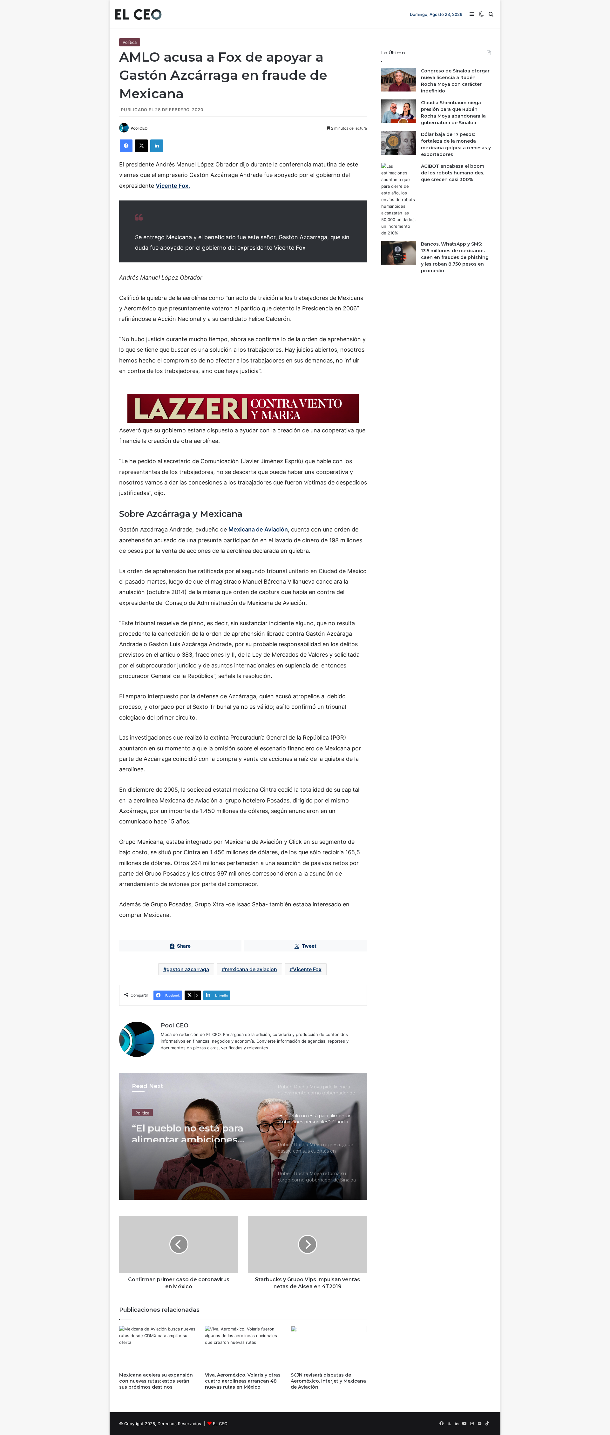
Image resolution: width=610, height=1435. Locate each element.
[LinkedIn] (156, 145)
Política (130, 42)
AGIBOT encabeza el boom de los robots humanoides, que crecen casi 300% (452, 172)
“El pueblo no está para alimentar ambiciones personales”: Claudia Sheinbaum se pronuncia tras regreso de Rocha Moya (192, 1130)
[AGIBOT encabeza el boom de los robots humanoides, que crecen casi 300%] (398, 199)
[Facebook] (126, 145)
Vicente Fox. (173, 185)
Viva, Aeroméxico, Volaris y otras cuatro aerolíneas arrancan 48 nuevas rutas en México (243, 1381)
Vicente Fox (307, 969)
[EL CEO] (138, 14)
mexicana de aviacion (251, 969)
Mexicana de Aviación (258, 529)
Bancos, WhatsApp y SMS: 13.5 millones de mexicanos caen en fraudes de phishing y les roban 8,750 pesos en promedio (455, 257)
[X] (141, 145)
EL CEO (220, 1423)
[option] (243, 1136)
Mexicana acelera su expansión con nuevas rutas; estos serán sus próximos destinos (156, 1381)
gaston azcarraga (187, 969)
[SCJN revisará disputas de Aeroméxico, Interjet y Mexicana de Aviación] (329, 1347)
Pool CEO (139, 128)
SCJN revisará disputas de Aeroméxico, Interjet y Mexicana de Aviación (328, 1381)
